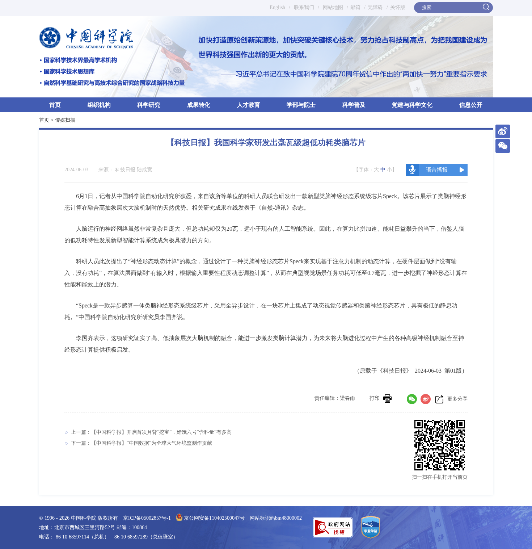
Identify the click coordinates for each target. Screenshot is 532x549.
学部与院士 (301, 105)
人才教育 (248, 105)
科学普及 (354, 105)
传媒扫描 (65, 120)
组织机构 (99, 105)
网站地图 (332, 7)
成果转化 (198, 105)
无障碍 (375, 7)
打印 (375, 398)
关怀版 (397, 7)
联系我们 (304, 7)
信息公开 (470, 105)
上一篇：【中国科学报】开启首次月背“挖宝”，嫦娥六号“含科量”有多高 (151, 432)
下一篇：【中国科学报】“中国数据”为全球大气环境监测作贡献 (141, 443)
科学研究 (148, 105)
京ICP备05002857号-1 (147, 518)
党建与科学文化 (412, 105)
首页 (55, 105)
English (277, 7)
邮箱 (355, 7)
